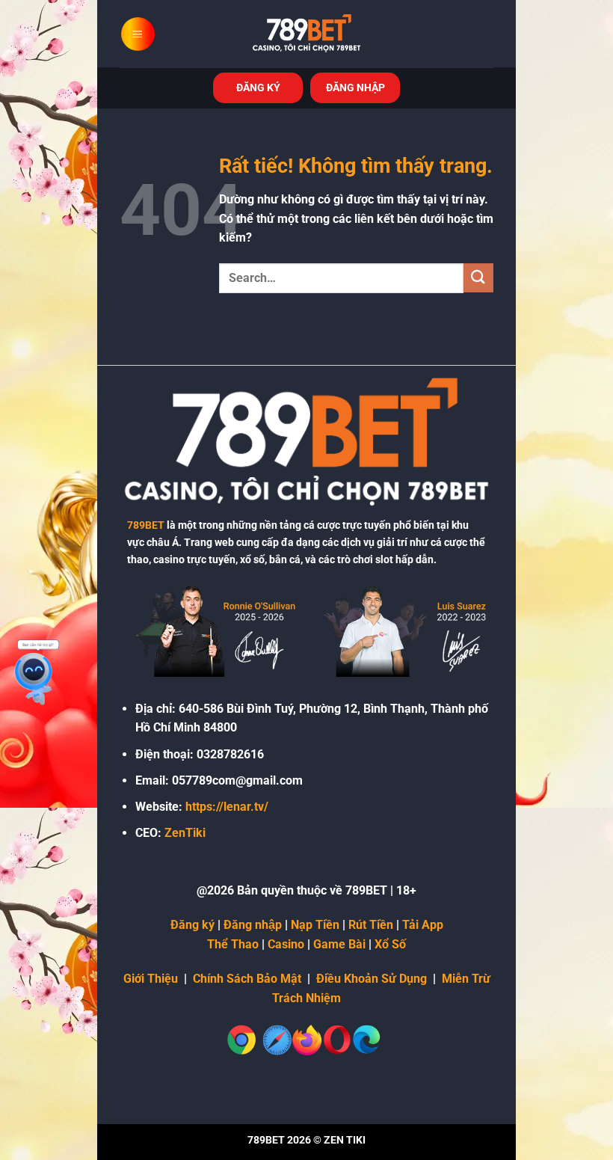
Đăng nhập (253, 925)
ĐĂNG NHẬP (355, 87)
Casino (286, 944)
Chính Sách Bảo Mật (247, 979)
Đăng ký (192, 925)
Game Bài (339, 944)
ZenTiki (185, 833)
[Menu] (138, 34)
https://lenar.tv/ (226, 807)
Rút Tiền (370, 925)
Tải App (422, 925)
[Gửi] (478, 277)
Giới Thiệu (150, 979)
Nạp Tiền (315, 925)
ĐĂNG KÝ (258, 87)
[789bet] (306, 33)
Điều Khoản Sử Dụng (371, 979)
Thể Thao (233, 944)
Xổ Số (390, 944)
